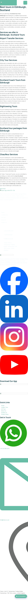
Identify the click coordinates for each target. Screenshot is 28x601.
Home (2, 212)
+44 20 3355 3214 (8, 231)
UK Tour (3, 217)
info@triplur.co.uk (8, 238)
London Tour (4, 215)
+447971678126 (8, 234)
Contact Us (4, 222)
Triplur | (11, 597)
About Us (3, 220)
